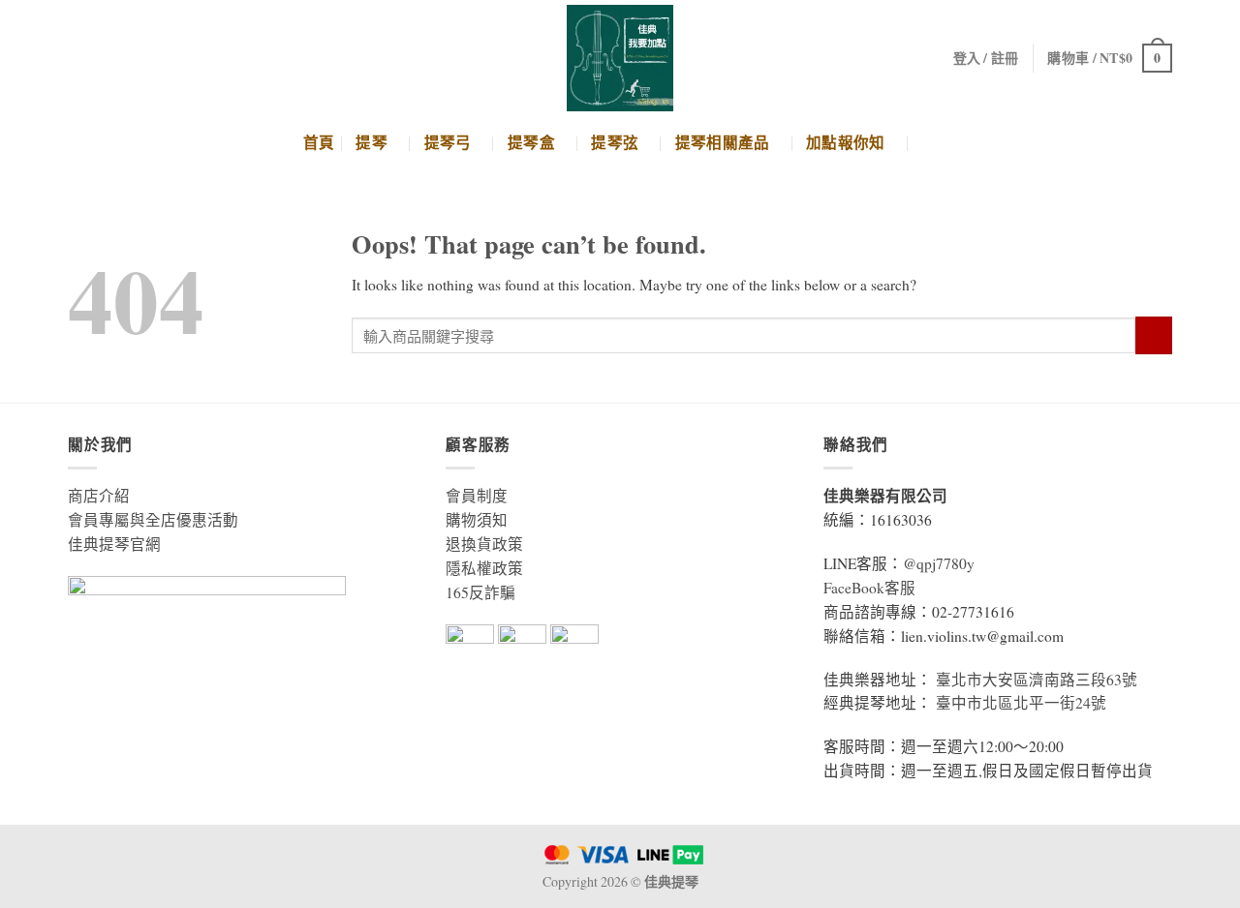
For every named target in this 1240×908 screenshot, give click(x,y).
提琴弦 (614, 143)
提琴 (372, 143)
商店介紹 (99, 495)
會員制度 (477, 495)
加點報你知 (845, 143)
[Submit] (1153, 335)
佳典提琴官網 (114, 544)
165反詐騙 (480, 592)
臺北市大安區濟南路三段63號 (1036, 679)
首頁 (319, 143)
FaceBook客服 (869, 587)
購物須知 (477, 520)
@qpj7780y (939, 563)
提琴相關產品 (722, 143)
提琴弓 (448, 143)
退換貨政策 (484, 544)
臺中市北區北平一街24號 (1021, 702)
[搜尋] (929, 143)
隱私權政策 (484, 568)
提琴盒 (531, 143)
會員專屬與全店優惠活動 (153, 520)
